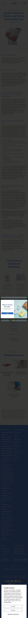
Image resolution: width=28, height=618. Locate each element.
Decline (13, 610)
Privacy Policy (7, 602)
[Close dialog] (26, 300)
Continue (7, 313)
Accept (13, 606)
